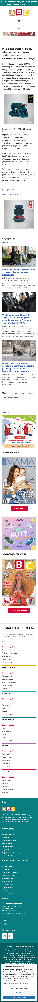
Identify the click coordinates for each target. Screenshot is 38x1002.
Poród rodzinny (7, 763)
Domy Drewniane (7, 891)
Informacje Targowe (8, 875)
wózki (30, 393)
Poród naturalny (7, 676)
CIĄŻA (5, 642)
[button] (19, 21)
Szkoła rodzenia (7, 662)
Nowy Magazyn (7, 843)
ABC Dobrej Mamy (8, 834)
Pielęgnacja (6, 705)
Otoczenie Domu (7, 847)
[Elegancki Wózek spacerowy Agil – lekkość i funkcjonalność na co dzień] (19, 256)
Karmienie (5, 702)
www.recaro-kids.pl (10, 194)
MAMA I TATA (8, 746)
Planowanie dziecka (8, 650)
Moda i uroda (6, 659)
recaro (22, 393)
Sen (3, 708)
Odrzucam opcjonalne (19, 988)
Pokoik (4, 734)
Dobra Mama (6, 837)
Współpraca (6, 924)
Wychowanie (6, 731)
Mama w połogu (7, 685)
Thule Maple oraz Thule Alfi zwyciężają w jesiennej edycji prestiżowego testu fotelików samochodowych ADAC (16, 319)
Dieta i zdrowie (7, 656)
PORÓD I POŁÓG (9, 668)
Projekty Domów (7, 850)
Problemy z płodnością (9, 653)
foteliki (14, 393)
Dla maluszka (6, 780)
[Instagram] (10, 936)
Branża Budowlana (8, 878)
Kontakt (4, 927)
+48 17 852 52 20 (10, 911)
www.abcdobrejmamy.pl (16, 946)
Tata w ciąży (6, 760)
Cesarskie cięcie (7, 679)
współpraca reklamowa (13, 398)
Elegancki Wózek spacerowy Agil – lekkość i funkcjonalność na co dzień (18, 272)
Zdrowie (4, 711)
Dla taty (4, 786)
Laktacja (4, 688)
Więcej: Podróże (8, 242)
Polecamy (5, 792)
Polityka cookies (22, 983)
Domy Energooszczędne (10, 840)
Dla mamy (5, 783)
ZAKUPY (5, 772)
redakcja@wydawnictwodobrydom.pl (14, 913)
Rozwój (4, 728)
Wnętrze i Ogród (7, 894)
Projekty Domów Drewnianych (12, 853)
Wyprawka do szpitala (9, 682)
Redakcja (5, 921)
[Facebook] (4, 936)
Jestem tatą (6, 766)
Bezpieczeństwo (7, 714)
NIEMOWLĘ (7, 694)
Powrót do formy (7, 754)
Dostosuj (19, 993)
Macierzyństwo (7, 757)
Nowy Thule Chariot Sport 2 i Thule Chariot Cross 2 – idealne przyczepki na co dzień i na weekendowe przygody (18, 367)
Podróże (5, 737)
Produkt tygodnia (7, 789)
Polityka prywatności (8, 930)
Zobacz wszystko (8, 647)
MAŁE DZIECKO (8, 720)
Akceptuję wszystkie (19, 997)
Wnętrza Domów (7, 856)
